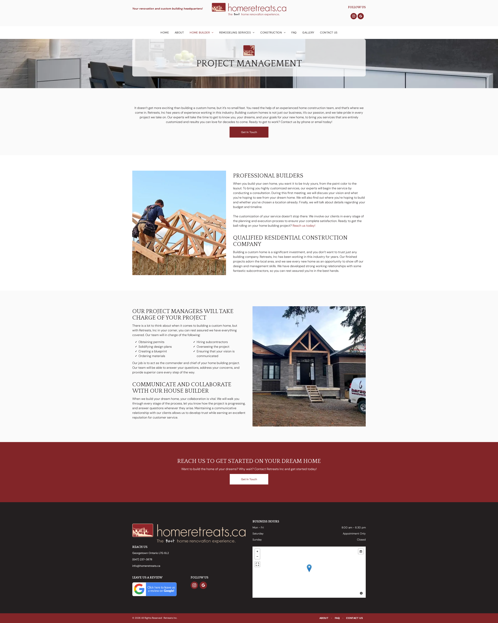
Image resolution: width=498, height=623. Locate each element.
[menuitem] (165, 33)
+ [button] (257, 551)
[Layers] (360, 551)
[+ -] (309, 572)
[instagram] (354, 16)
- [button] (257, 556)
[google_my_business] (361, 16)
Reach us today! (304, 226)
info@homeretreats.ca (146, 566)
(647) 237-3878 (142, 559)
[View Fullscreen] (257, 564)
